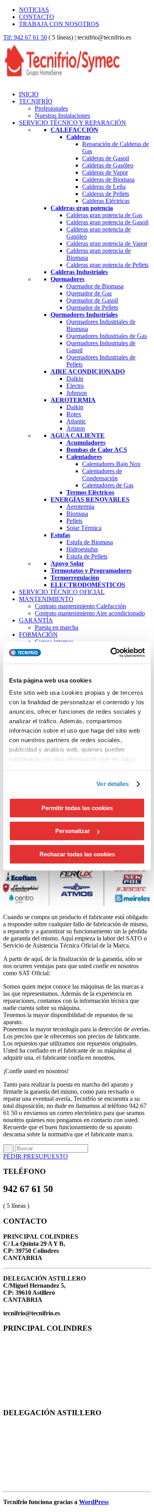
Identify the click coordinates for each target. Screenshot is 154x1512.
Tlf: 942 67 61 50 (25, 37)
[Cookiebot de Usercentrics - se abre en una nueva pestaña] (111, 652)
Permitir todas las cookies (77, 808)
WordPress (94, 1502)
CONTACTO (36, 16)
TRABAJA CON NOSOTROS (59, 24)
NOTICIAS (34, 9)
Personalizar (72, 830)
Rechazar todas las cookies (77, 854)
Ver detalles (112, 783)
